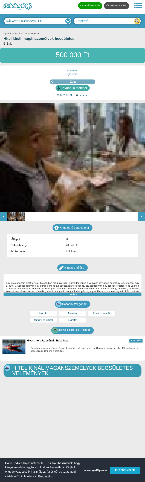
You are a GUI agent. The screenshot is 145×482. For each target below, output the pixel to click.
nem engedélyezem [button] (95, 470)
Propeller (72, 313)
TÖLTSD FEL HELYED (116, 5)
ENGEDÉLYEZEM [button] (125, 470)
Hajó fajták (136, 340)
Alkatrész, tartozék (101, 313)
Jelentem (83, 95)
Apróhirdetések (12, 33)
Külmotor (43, 313)
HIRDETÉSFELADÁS (90, 5)
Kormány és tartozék (43, 320)
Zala (9, 43)
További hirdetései (74, 88)
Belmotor (72, 320)
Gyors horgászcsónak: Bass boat (47, 340)
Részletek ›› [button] (45, 476)
